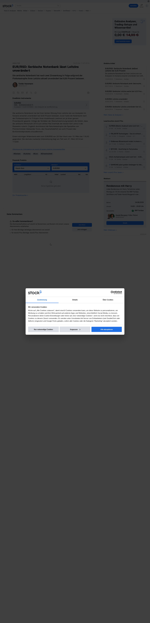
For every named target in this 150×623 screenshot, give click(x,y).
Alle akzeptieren (106, 329)
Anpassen (74, 329)
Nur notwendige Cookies (43, 329)
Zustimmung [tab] (42, 300)
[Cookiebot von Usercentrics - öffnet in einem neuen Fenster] (112, 292)
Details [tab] (75, 300)
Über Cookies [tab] (108, 300)
